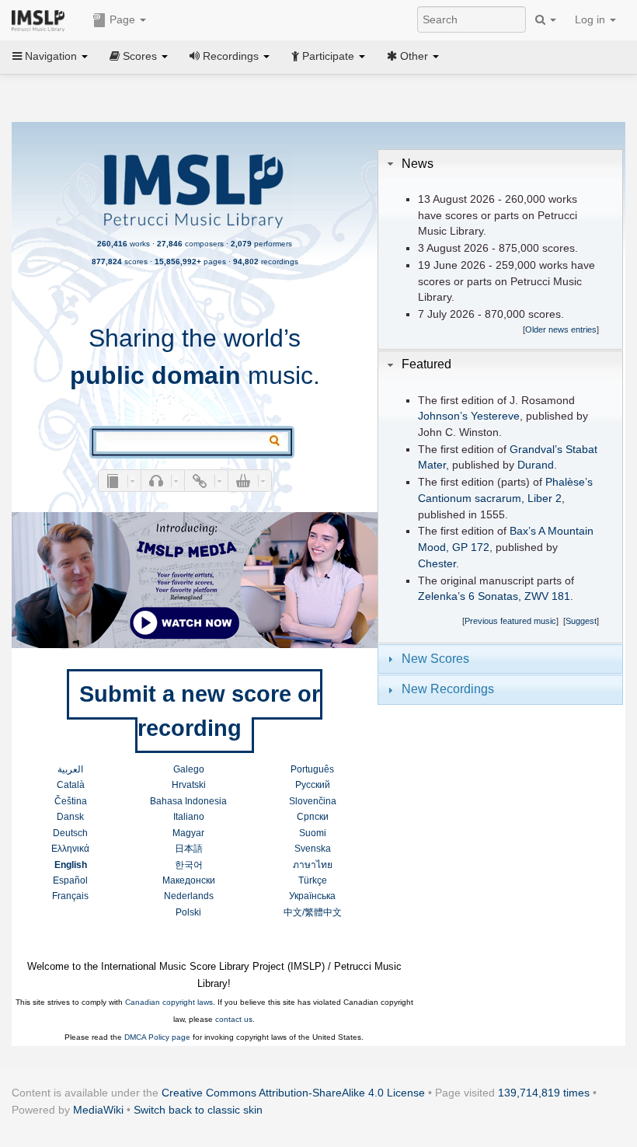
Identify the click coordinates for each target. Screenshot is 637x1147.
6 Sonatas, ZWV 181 (519, 596)
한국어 (189, 864)
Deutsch (70, 833)
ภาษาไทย (312, 864)
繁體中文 (323, 912)
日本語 (189, 848)
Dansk (70, 816)
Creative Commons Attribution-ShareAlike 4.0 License (293, 1092)
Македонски (188, 880)
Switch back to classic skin (198, 1109)
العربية (70, 769)
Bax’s (523, 531)
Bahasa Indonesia (188, 801)
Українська (312, 896)
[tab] (500, 164)
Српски (313, 816)
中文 (293, 912)
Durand (535, 465)
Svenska (312, 848)
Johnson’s (443, 416)
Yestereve (495, 416)
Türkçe (312, 880)
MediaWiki (98, 1109)
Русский (312, 784)
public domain (155, 375)
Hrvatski (189, 784)
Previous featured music (510, 621)
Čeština (70, 801)
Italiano (188, 816)
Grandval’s (536, 449)
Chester (437, 564)
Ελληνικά (70, 848)
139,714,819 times (544, 1092)
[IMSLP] (41, 19)
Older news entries (561, 329)
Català (71, 784)
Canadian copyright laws (169, 1002)
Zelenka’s (441, 596)
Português (312, 769)
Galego (188, 769)
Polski (188, 912)
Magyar (188, 833)
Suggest (581, 621)
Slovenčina (312, 801)
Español (70, 880)
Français (70, 896)
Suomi (312, 833)
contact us (233, 1019)
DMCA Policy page (157, 1037)
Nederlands (189, 896)
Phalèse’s (569, 482)
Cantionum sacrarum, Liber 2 (490, 498)
